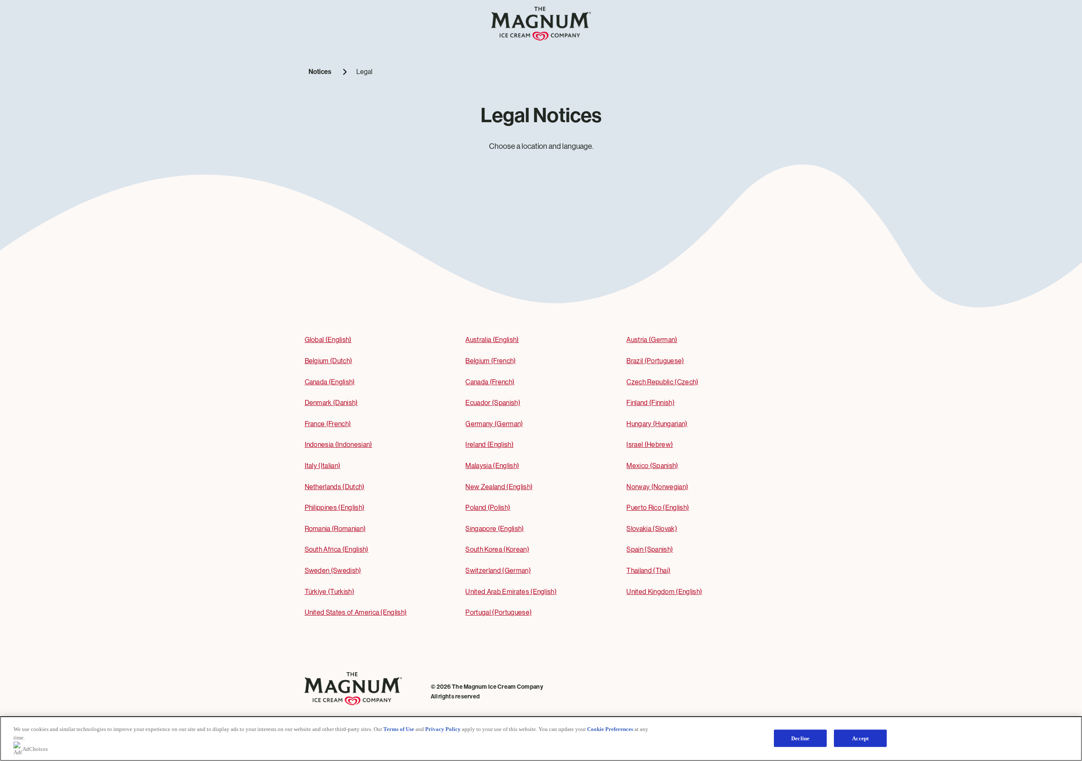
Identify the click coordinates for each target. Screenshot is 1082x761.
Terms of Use (398, 729)
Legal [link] (364, 72)
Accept (860, 738)
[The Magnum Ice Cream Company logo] (541, 38)
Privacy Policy (443, 729)
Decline (800, 738)
